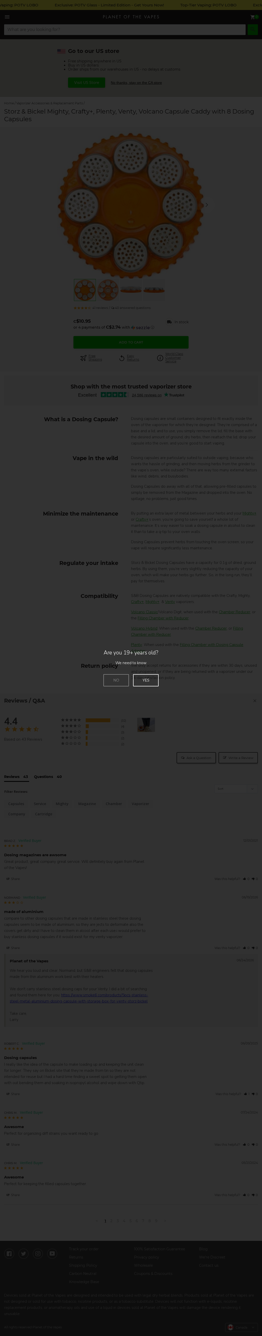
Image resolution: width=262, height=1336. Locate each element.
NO (116, 680)
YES (146, 680)
